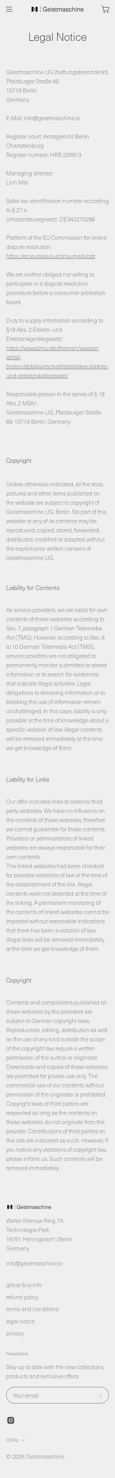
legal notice (20, 1321)
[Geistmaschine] (58, 9)
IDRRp (12, 1440)
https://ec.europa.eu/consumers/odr (50, 255)
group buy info (24, 1284)
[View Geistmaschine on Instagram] (10, 1420)
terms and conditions (32, 1308)
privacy (15, 1333)
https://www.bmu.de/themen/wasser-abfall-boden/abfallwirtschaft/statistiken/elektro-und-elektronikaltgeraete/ (57, 361)
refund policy (22, 1296)
